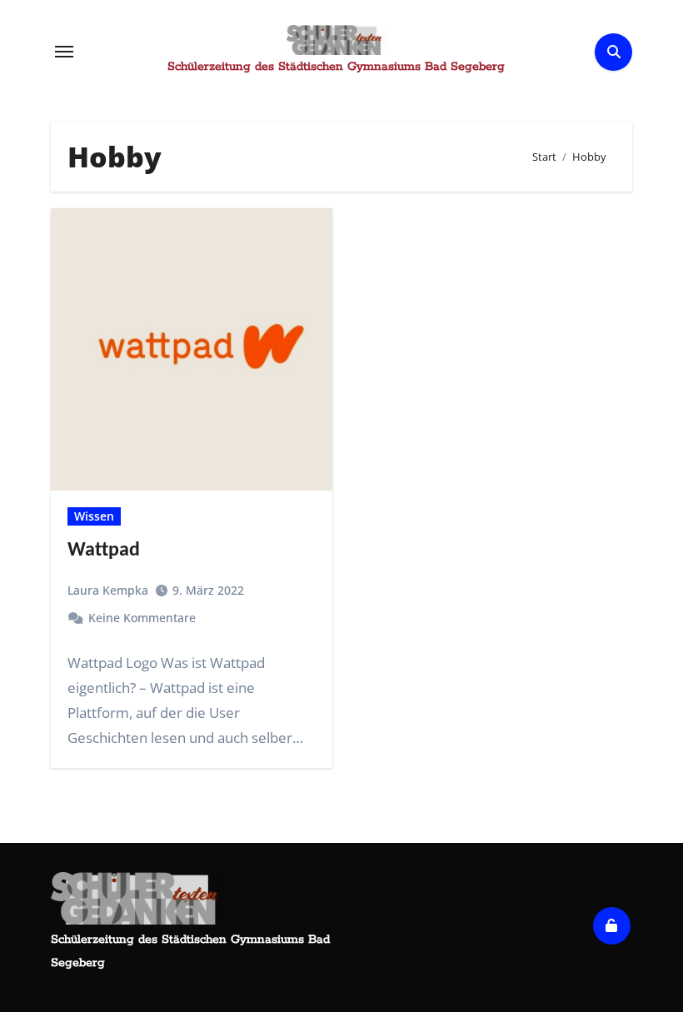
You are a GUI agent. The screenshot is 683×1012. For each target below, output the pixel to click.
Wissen (94, 516)
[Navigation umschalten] (64, 52)
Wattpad (103, 551)
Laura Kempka (107, 590)
